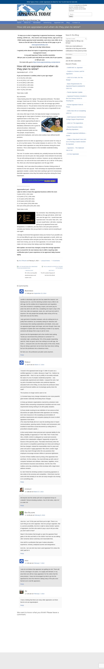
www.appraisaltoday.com (40, 45)
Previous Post (29, 270)
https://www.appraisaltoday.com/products (46, 62)
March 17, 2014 (39, 364)
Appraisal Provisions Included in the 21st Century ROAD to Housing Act (76, 98)
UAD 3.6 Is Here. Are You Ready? (74, 79)
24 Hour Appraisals (73, 154)
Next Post (51, 270)
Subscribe (68, 57)
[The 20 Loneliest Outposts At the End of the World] (52, 268)
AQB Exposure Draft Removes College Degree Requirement (76, 118)
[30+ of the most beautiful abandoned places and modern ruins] (27, 268)
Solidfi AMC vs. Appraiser (75, 67)
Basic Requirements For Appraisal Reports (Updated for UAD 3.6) (75, 86)
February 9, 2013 (40, 515)
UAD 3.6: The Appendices (75, 123)
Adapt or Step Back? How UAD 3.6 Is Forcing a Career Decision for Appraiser (76, 142)
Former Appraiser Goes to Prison (74, 106)
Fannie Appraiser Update (74, 92)
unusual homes (45, 260)
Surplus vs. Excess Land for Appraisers (75, 73)
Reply (22, 355)
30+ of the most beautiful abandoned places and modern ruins (31, 275)
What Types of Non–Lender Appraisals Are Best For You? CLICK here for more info (52, 2)
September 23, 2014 (40, 293)
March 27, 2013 (38, 491)
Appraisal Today (34, 10)
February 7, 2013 (39, 563)
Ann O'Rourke (23, 260)
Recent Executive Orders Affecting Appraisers (74, 128)
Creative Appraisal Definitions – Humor (76, 134)
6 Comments (56, 260)
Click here (71, 5)
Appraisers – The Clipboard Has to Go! (75, 149)
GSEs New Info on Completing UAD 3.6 (76, 112)
